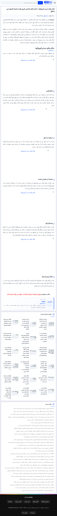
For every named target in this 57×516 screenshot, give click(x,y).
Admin (43, 302)
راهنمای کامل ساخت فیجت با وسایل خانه (45, 450)
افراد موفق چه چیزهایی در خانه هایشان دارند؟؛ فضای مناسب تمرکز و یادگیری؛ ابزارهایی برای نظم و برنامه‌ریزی (29, 467)
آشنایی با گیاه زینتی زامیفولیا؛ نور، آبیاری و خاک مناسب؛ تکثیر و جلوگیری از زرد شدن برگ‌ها (34, 482)
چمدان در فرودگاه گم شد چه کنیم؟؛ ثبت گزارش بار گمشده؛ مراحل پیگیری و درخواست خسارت (33, 462)
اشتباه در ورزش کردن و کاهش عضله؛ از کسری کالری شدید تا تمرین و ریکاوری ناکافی (35, 456)
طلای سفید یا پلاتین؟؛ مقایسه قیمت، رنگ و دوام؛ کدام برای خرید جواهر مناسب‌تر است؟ (34, 487)
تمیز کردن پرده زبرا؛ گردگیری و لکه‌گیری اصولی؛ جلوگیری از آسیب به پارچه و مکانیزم (35, 431)
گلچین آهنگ (35, 501)
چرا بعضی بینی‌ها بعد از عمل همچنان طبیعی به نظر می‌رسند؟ (40, 419)
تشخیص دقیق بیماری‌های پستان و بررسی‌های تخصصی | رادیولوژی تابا (39, 436)
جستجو (40, 2)
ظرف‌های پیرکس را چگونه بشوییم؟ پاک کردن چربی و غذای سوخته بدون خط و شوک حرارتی (33, 408)
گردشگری (45, 16)
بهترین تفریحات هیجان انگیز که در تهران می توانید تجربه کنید (24, 294)
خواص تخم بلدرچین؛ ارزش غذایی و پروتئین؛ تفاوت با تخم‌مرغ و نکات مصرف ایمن (36, 425)
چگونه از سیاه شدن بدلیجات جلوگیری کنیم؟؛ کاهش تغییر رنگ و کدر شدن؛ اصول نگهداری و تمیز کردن (32, 484)
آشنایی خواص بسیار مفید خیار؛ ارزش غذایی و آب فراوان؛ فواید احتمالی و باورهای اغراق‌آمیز (34, 428)
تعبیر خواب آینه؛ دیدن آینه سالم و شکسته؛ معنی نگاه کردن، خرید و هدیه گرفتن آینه (36, 445)
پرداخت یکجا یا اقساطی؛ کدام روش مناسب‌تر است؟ (42, 422)
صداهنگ (10, 501)
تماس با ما (24, 512)
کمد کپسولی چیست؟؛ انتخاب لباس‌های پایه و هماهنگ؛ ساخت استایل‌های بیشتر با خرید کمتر (34, 434)
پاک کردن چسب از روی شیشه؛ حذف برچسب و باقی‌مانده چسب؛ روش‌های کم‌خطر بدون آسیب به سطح (31, 417)
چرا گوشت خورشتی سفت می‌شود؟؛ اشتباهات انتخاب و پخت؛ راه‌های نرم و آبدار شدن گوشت (33, 448)
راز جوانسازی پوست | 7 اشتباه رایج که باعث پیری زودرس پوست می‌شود (38, 490)
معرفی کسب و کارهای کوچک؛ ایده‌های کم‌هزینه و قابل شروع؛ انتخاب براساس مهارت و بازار (34, 439)
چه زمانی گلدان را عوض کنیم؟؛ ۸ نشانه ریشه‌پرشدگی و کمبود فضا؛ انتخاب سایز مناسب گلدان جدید (32, 414)
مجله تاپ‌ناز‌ (48, 2)
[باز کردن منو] (54, 2)
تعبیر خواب (27, 501)
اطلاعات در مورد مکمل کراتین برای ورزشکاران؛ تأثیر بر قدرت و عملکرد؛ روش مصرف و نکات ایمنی (32, 453)
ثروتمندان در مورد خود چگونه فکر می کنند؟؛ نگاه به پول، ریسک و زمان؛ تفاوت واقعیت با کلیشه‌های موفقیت (30, 470)
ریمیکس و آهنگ (45, 501)
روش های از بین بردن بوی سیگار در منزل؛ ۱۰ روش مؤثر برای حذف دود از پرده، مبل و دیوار (34, 411)
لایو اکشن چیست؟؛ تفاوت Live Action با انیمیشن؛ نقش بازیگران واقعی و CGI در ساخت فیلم (33, 473)
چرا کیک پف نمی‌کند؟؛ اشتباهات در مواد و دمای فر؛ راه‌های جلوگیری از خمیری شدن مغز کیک (33, 459)
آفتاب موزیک (18, 501)
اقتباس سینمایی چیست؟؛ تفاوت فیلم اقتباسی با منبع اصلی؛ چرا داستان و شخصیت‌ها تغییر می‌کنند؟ (32, 476)
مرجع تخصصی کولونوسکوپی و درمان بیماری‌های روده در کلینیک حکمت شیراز (37, 465)
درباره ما (33, 512)
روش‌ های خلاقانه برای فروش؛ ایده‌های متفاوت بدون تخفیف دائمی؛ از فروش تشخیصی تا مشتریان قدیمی (31, 442)
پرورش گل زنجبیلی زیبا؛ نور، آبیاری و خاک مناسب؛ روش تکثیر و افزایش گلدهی (36, 479)
